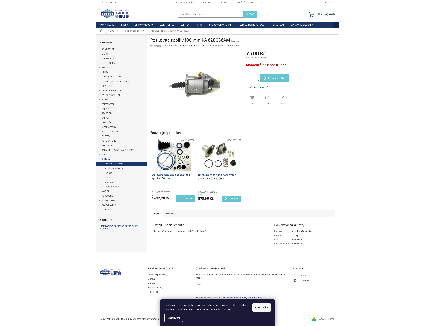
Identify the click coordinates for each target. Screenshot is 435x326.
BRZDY (105, 54)
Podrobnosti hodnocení (192, 45)
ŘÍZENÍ (105, 99)
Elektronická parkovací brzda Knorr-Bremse (119, 227)
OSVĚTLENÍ (107, 86)
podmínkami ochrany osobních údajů (244, 298)
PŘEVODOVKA (108, 104)
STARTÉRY (107, 113)
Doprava (207, 2)
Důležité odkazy (244, 2)
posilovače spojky (114, 163)
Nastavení (173, 318)
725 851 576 (304, 280)
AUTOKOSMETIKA (111, 132)
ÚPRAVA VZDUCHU (110, 58)
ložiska (108, 173)
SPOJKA (106, 159)
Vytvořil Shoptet (327, 319)
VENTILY (105, 67)
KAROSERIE (107, 145)
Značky (105, 209)
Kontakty (223, 2)
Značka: (222, 45)
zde (230, 309)
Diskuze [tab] (170, 213)
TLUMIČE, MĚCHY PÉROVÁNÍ (115, 81)
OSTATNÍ (106, 136)
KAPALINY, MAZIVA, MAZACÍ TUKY (118, 150)
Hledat (250, 14)
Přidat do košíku (276, 78)
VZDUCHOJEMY (109, 205)
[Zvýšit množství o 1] (258, 76)
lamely (108, 177)
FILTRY (105, 72)
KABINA (105, 109)
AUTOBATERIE (109, 141)
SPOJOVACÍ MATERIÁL (113, 76)
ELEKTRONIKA (109, 63)
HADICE (105, 154)
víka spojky (110, 182)
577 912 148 (304, 275)
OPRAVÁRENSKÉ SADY (113, 90)
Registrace (152, 292)
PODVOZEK (107, 196)
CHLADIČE (106, 122)
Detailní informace (255, 87)
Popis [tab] (156, 213)
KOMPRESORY (109, 49)
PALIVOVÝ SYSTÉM (111, 95)
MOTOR (106, 191)
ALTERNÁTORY (109, 127)
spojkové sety (112, 186)
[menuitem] (107, 25)
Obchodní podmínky (185, 2)
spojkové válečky (114, 168)
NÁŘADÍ (105, 118)
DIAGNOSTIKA (109, 200)
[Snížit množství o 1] (258, 80)
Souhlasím (261, 307)
